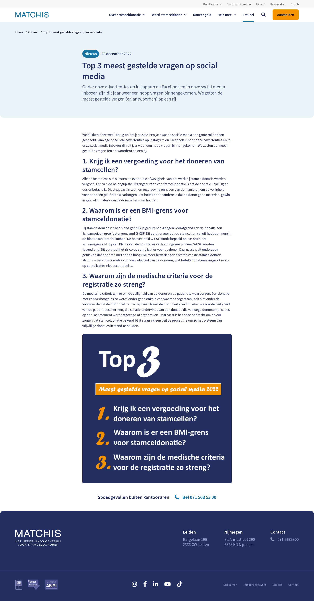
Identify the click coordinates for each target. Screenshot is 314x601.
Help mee (225, 15)
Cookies (277, 584)
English (295, 3)
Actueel (248, 15)
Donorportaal (277, 3)
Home (19, 32)
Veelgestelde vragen (239, 3)
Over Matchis (210, 4)
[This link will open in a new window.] (134, 584)
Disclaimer (230, 584)
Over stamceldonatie (125, 15)
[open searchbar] (263, 15)
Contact (260, 3)
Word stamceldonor (167, 15)
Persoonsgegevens (254, 584)
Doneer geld (202, 15)
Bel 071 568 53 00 (199, 497)
